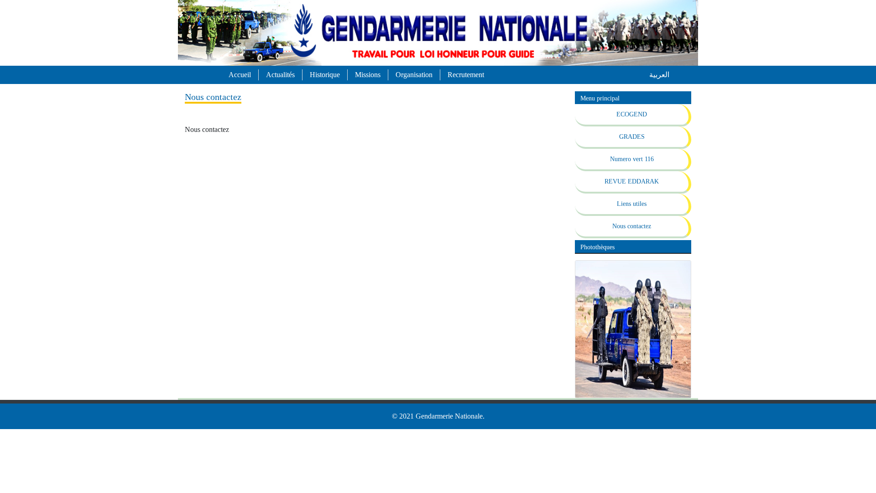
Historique (325, 75)
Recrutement (466, 75)
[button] (584, 329)
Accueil (240, 75)
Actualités (280, 75)
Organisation (414, 75)
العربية (659, 75)
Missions (368, 75)
